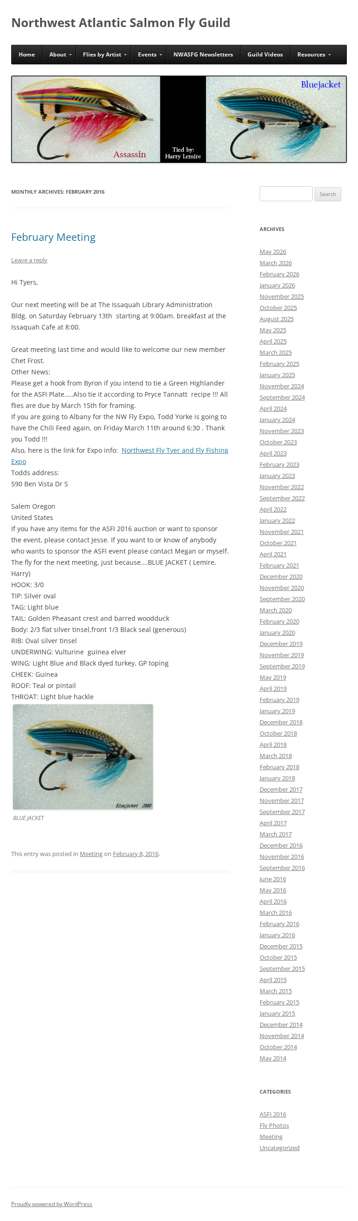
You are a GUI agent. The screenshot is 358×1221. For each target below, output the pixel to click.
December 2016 (281, 845)
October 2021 (278, 543)
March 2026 (276, 263)
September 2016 (282, 867)
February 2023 (279, 464)
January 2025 (277, 375)
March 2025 (276, 352)
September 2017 (282, 811)
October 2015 (278, 957)
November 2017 (282, 800)
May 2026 (273, 251)
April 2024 (273, 408)
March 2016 (276, 912)
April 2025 (273, 341)
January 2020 (277, 632)
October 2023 (278, 442)
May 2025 (273, 330)
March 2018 (276, 755)
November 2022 (282, 487)
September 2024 (282, 397)
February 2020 (279, 621)
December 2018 (281, 722)
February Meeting (53, 237)
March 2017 (276, 834)
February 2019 (279, 699)
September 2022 (282, 498)
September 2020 (282, 599)
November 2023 (282, 431)
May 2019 (273, 677)
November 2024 (282, 386)
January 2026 (277, 285)
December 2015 (281, 946)
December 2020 (281, 576)
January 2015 (277, 1013)
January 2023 (277, 475)
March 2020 (276, 610)
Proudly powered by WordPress (51, 1204)
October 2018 (278, 733)
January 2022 (277, 520)
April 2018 (273, 744)
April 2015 (273, 979)
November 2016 (282, 856)
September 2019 (282, 666)
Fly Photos (274, 1125)
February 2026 (279, 274)
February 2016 (279, 923)
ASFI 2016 (273, 1114)
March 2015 (276, 991)
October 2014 (278, 1047)
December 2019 (281, 643)
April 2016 (273, 901)
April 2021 (273, 554)
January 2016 (277, 935)
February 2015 (279, 1002)
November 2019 (282, 655)
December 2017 (281, 789)
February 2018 (279, 767)
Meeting (91, 853)
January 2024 (277, 419)
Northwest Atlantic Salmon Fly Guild (120, 22)
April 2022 (273, 509)
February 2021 (279, 565)
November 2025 (282, 296)
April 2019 (273, 688)
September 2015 (282, 968)
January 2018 (277, 778)
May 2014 (273, 1058)
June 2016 (273, 879)
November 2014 (282, 1036)
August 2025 (277, 319)
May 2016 (273, 890)
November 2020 (282, 587)
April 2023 (273, 453)
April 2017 (273, 823)
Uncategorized (280, 1148)
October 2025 (278, 307)
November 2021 (282, 531)
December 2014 (281, 1024)
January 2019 (277, 711)
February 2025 (279, 363)
